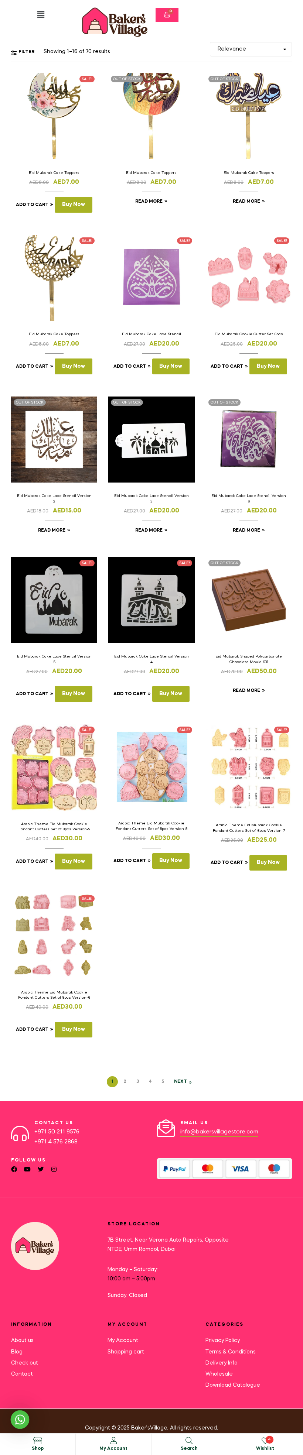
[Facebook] (14, 1169)
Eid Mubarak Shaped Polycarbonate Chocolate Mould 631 (248, 659)
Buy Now (73, 204)
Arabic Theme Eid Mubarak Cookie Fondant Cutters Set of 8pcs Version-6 (54, 995)
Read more (149, 201)
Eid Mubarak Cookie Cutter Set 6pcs (249, 334)
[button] (40, 14)
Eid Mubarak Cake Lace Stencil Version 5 (54, 659)
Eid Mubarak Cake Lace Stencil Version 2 (54, 498)
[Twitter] (41, 1169)
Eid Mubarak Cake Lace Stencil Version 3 (151, 498)
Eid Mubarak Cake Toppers (54, 173)
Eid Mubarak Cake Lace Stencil (151, 334)
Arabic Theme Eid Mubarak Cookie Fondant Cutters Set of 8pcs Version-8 (151, 825)
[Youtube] (27, 1169)
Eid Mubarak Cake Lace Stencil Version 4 (151, 659)
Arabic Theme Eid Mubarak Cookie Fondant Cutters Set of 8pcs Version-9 (54, 826)
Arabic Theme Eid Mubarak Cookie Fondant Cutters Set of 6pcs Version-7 (249, 827)
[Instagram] (54, 1169)
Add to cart (32, 205)
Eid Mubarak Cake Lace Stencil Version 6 (248, 498)
